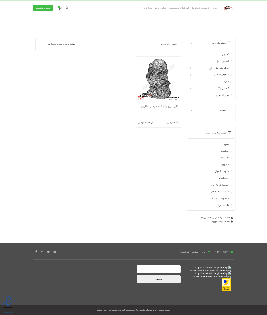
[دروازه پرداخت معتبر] (226, 290)
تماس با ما (160, 8)
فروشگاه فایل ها (200, 8)
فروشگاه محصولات (179, 8)
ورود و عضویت (43, 8)
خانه (214, 8)
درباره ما (147, 8)
